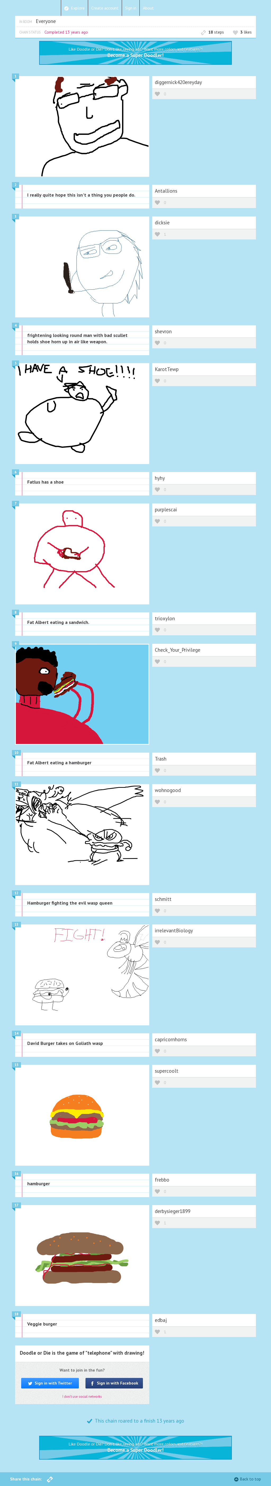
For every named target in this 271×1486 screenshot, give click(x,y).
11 (16, 784)
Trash (160, 758)
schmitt (163, 899)
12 (16, 893)
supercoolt (166, 1070)
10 (16, 753)
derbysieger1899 (172, 1211)
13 (16, 924)
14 (16, 1033)
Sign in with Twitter (53, 1383)
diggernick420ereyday (178, 82)
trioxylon (165, 618)
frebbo (162, 1179)
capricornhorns (171, 1039)
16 (16, 1174)
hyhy (160, 478)
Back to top (250, 1479)
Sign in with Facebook (117, 1383)
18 (16, 1314)
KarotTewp (167, 369)
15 (16, 1065)
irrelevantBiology (174, 930)
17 (16, 1205)
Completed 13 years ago (66, 32)
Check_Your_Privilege (177, 649)
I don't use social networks (82, 1396)
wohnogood (168, 790)
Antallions (166, 190)
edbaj (161, 1320)
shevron (163, 331)
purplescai (166, 509)
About (148, 8)
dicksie (162, 222)
